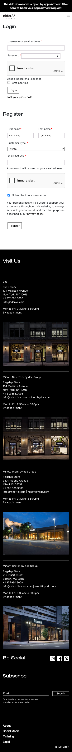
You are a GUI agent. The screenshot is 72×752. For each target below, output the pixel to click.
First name (14, 128)
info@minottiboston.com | (19, 586)
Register (15, 225)
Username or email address (24, 41)
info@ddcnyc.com (13, 301)
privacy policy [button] (24, 702)
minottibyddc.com (39, 397)
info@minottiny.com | (16, 397)
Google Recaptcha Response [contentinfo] (24, 78)
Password (14, 55)
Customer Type (17, 142)
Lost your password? (19, 97)
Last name (45, 128)
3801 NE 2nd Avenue (15, 480)
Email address (16, 155)
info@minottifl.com (14, 491)
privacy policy (35, 213)
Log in (13, 90)
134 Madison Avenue (15, 290)
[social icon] (52, 659)
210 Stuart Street (13, 574)
